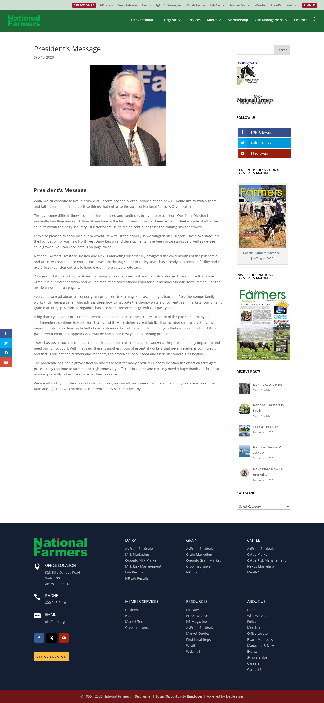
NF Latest (106, 5)
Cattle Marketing (260, 554)
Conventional (142, 20)
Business (132, 609)
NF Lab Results (195, 5)
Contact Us (255, 669)
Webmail (292, 5)
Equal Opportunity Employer (179, 696)
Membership (238, 20)
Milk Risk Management (143, 566)
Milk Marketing (137, 554)
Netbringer (235, 696)
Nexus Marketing (260, 566)
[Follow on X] (51, 638)
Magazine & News (261, 645)
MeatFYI (276, 5)
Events (146, 5)
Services (194, 20)
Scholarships (257, 657)
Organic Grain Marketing (206, 560)
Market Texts (135, 621)
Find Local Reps (198, 639)
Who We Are (257, 615)
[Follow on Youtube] (64, 638)
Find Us (309, 5)
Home (251, 609)
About (212, 20)
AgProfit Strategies (168, 5)
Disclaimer (143, 696)
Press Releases (127, 5)
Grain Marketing (199, 554)
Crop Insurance (198, 566)
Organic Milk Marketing (143, 560)
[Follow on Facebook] (39, 638)
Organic (170, 20)
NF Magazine (196, 621)
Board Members (260, 639)
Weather (261, 5)
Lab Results (218, 5)
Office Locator (51, 657)
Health (130, 615)
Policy (251, 621)
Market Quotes (240, 5)
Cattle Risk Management (266, 560)
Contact (300, 20)
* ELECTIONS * (84, 5)
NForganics (195, 572)
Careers (253, 663)
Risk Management (268, 20)
